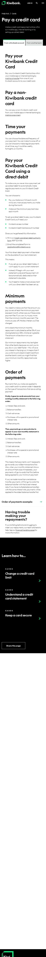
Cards (14, 13)
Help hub (5, 13)
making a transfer (12, 78)
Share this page (13, 645)
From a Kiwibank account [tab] (14, 43)
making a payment (12, 115)
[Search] (37, 3)
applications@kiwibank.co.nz (18, 247)
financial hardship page (25, 530)
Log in (30, 3)
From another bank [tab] (34, 43)
